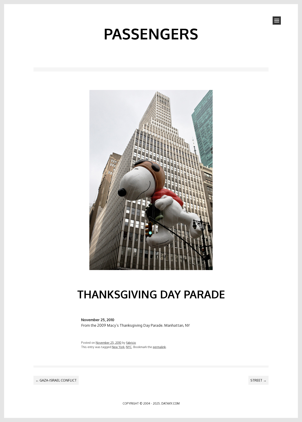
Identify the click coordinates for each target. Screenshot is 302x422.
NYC (129, 347)
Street (258, 380)
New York (118, 347)
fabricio (131, 342)
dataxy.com (170, 403)
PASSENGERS (151, 33)
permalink (159, 347)
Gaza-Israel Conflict (56, 380)
